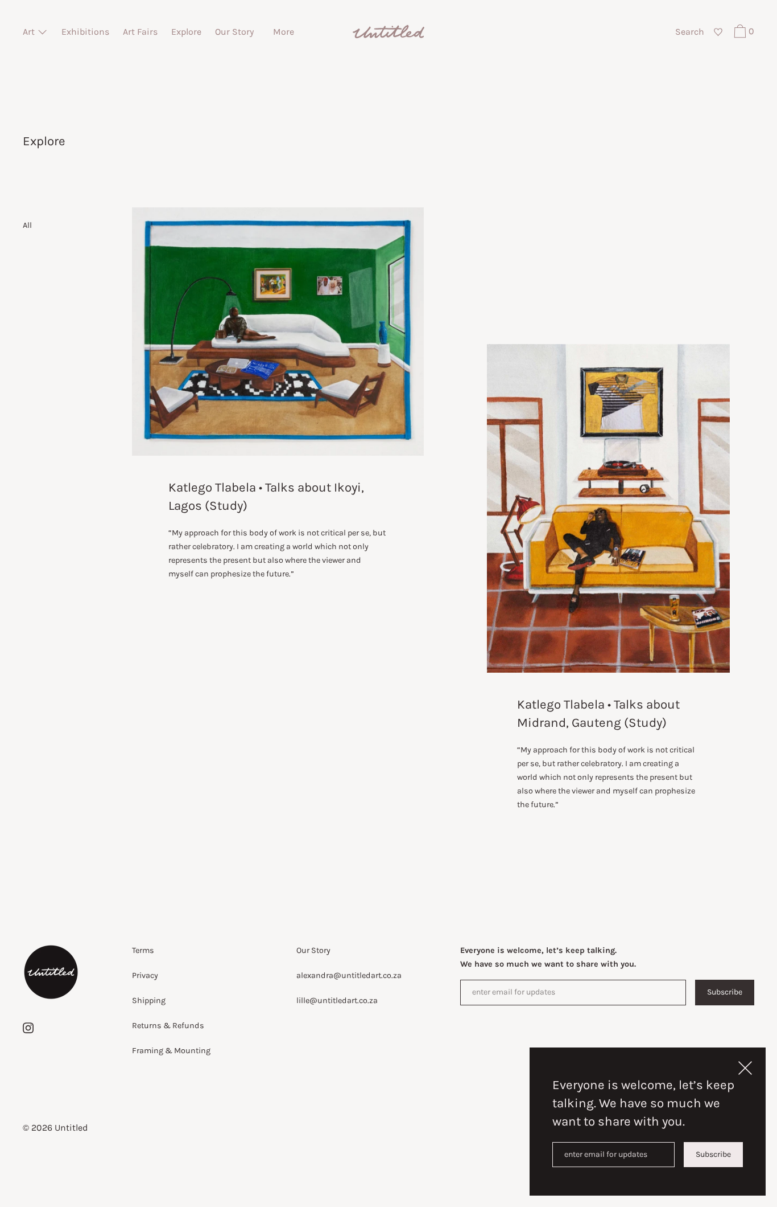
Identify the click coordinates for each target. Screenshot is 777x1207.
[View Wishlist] (717, 32)
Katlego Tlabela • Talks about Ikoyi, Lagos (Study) (266, 496)
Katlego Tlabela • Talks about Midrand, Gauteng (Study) (598, 713)
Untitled (71, 1127)
